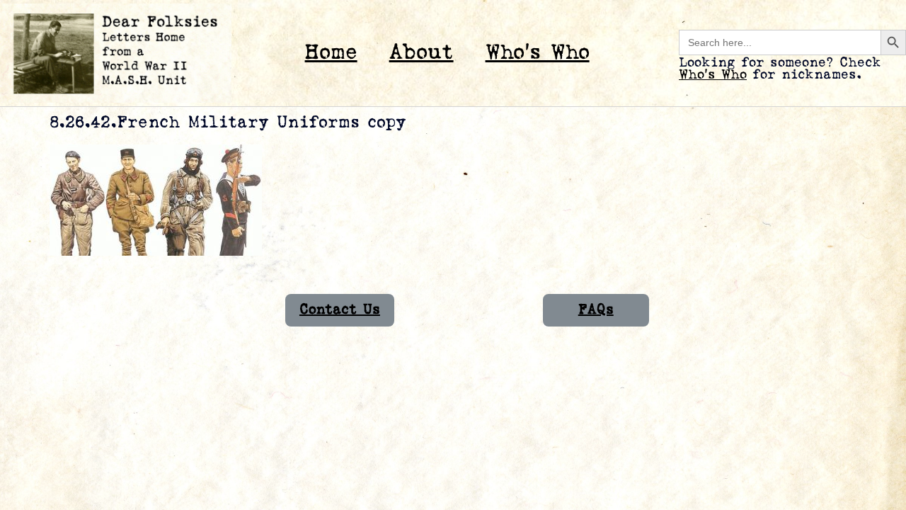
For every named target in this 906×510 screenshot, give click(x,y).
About (421, 53)
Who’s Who (538, 53)
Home (331, 53)
